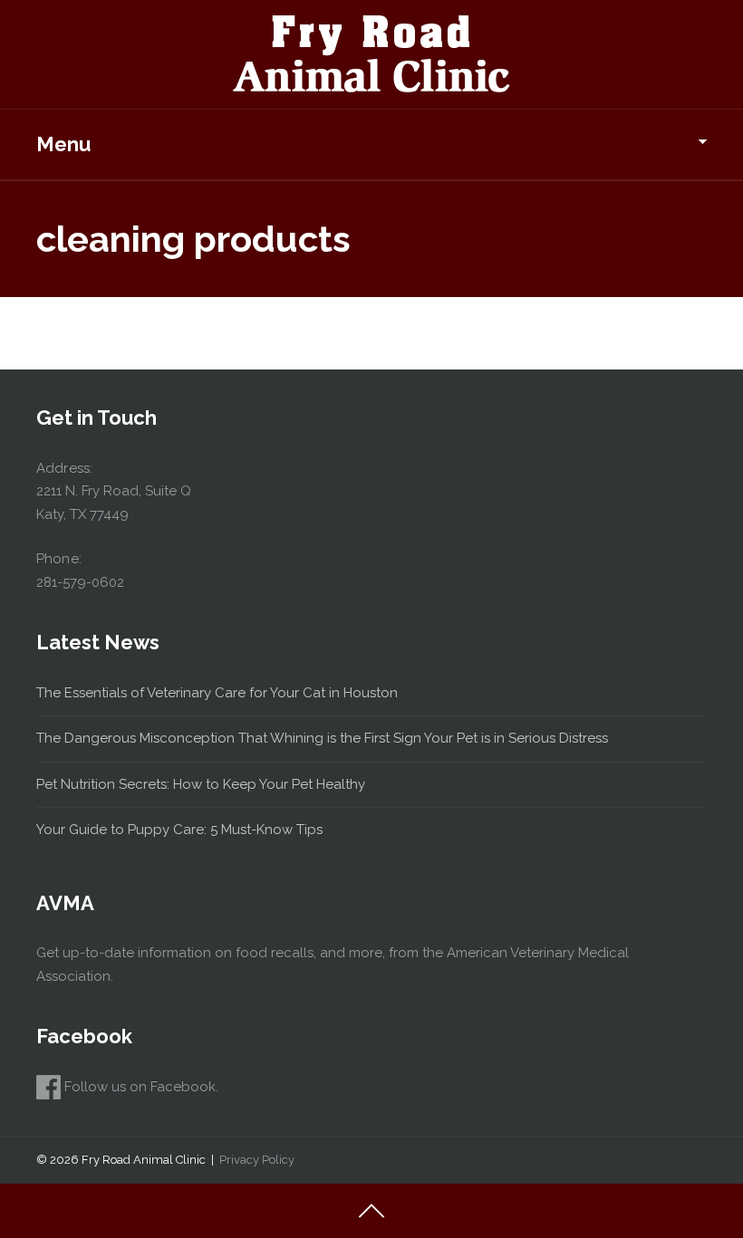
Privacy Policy (256, 1159)
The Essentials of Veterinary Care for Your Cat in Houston (217, 693)
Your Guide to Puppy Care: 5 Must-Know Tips (179, 829)
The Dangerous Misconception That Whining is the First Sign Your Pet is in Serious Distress (322, 738)
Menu (63, 144)
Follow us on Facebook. (139, 1087)
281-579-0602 (80, 582)
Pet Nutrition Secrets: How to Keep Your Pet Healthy (200, 784)
